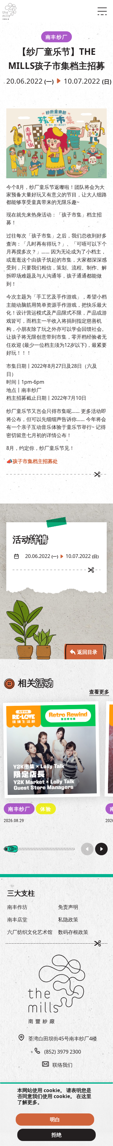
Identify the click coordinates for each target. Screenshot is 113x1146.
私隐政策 (68, 919)
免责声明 (68, 907)
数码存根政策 (73, 932)
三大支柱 (21, 893)
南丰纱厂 (19, 808)
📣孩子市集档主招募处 (32, 461)
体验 (45, 808)
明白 (55, 1119)
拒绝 (56, 1134)
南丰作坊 (17, 907)
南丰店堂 (17, 919)
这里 (86, 1096)
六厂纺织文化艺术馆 (29, 932)
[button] (101, 849)
